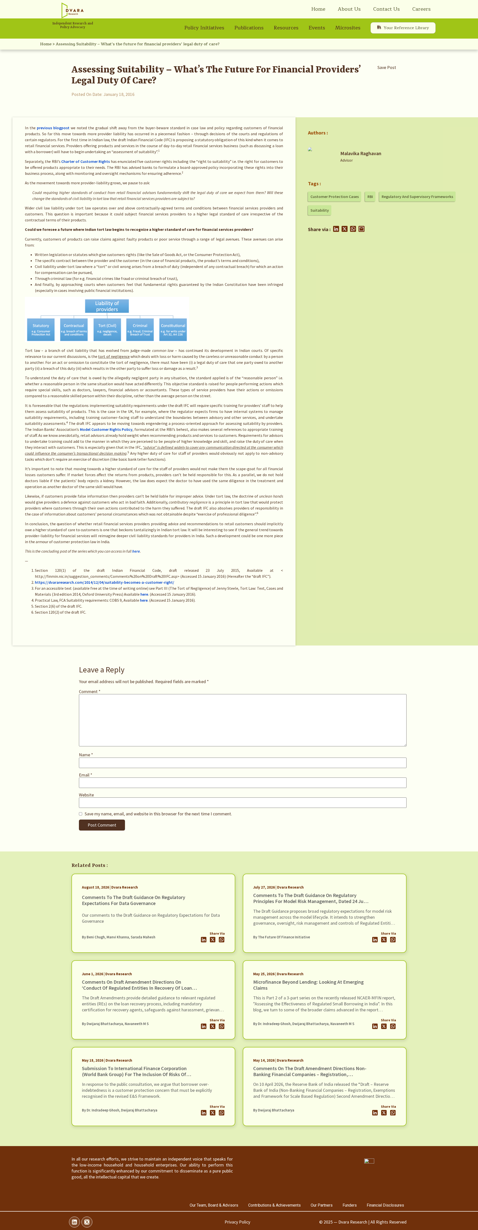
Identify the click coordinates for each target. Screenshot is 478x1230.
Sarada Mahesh (143, 937)
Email (85, 775)
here (136, 551)
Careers (421, 9)
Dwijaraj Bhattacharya (105, 1024)
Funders (350, 1205)
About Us (349, 9)
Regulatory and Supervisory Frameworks (417, 196)
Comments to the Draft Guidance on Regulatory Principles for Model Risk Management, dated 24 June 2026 (311, 901)
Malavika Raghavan (360, 153)
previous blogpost (53, 127)
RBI (370, 196)
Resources (286, 28)
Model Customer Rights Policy (106, 429)
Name (86, 755)
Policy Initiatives (204, 28)
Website (86, 795)
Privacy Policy (237, 1222)
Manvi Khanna (118, 937)
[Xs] (86, 1222)
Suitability (319, 210)
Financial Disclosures (385, 1205)
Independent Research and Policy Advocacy (72, 25)
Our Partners (322, 1205)
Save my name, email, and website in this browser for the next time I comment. (158, 814)
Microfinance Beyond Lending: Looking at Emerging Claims (308, 985)
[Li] (74, 1222)
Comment (90, 691)
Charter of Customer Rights (85, 161)
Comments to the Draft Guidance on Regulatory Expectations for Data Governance (133, 900)
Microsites (347, 28)
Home (318, 9)
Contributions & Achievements (274, 1205)
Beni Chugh (96, 937)
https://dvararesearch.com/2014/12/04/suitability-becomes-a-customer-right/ (104, 582)
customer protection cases (334, 196)
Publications (249, 28)
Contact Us (386, 9)
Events (316, 28)
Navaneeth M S (137, 1024)
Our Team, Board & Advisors (214, 1205)
